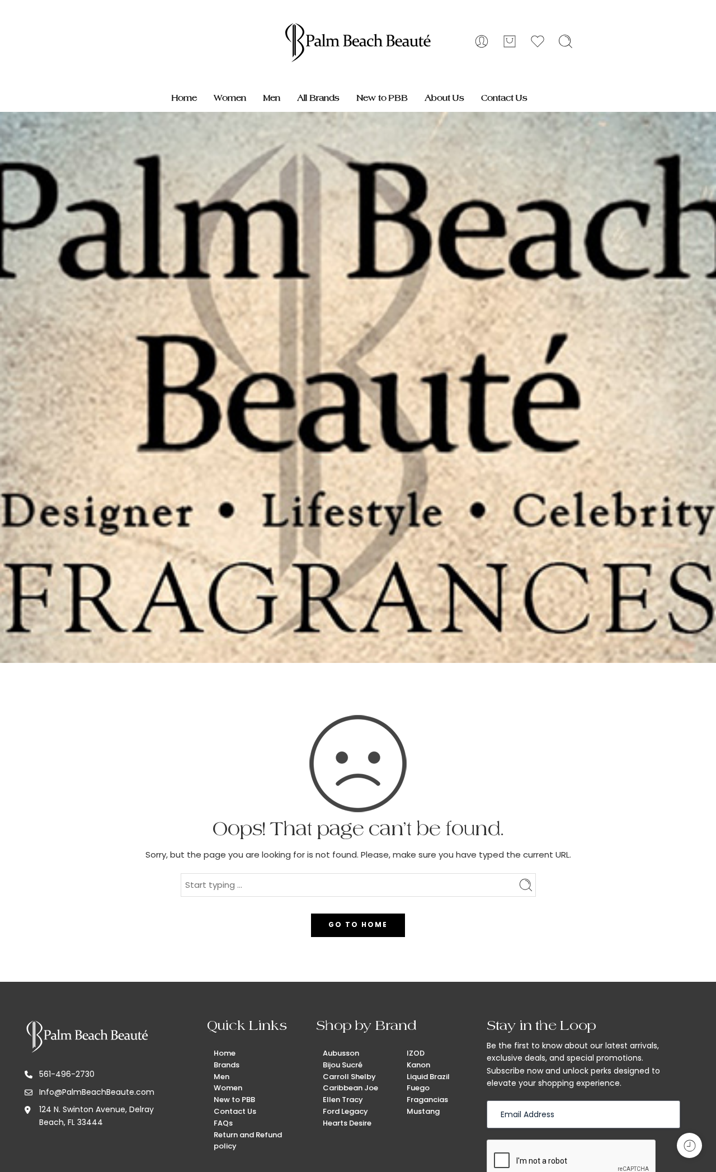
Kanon (418, 1065)
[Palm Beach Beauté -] (358, 42)
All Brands (318, 97)
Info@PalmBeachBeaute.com (96, 1092)
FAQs (223, 1123)
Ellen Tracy (343, 1099)
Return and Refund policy (248, 1140)
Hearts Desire (347, 1123)
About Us (444, 97)
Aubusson (341, 1053)
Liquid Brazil (428, 1076)
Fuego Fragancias (427, 1093)
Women (230, 97)
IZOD (416, 1053)
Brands (226, 1065)
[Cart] (509, 41)
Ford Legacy (345, 1111)
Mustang (423, 1111)
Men (271, 97)
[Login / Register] (481, 41)
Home (184, 97)
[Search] (565, 41)
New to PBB (382, 97)
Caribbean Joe (350, 1087)
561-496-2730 (67, 1074)
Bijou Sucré (342, 1065)
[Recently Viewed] (689, 1145)
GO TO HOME (358, 924)
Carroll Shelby (349, 1076)
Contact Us (504, 97)
